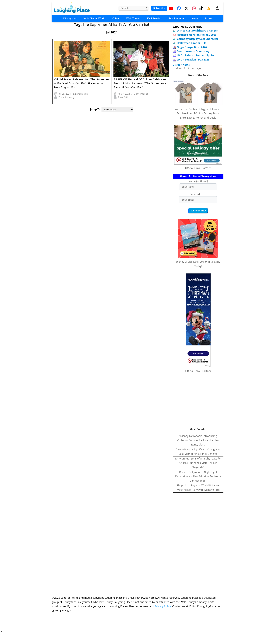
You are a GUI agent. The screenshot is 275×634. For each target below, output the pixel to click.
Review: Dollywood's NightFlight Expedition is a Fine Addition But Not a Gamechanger (198, 476)
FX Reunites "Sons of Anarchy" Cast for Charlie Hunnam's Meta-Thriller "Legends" (198, 463)
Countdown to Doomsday (193, 51)
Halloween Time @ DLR (191, 43)
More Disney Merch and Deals (198, 117)
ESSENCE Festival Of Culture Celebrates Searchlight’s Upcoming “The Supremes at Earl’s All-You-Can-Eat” (140, 83)
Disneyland (70, 18)
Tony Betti (123, 97)
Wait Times (133, 18)
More (208, 18)
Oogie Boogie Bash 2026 (192, 47)
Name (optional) (198, 181)
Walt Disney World (94, 18)
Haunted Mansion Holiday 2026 (196, 34)
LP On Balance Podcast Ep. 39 (195, 55)
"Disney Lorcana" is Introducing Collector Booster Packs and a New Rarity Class (198, 440)
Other (115, 18)
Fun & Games (176, 18)
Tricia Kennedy (66, 97)
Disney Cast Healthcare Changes (197, 30)
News (194, 18)
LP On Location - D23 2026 (193, 59)
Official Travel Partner (198, 168)
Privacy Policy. (163, 606)
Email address (198, 194)
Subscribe (159, 8)
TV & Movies (154, 18)
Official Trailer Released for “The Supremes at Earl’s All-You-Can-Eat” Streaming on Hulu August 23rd (81, 83)
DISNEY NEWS (181, 64)
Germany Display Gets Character (197, 39)
